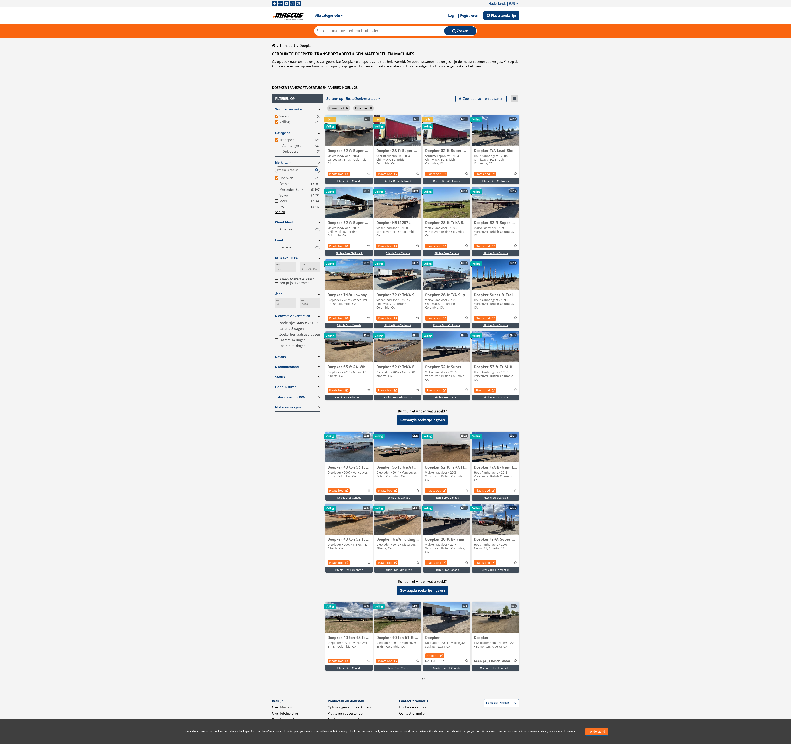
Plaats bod (336, 174)
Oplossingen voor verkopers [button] (350, 707)
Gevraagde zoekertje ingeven (422, 420)
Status (280, 377)
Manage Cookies (516, 731)
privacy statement (550, 731)
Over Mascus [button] (282, 707)
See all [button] (280, 212)
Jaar (278, 294)
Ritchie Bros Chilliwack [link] (397, 181)
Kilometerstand (287, 367)
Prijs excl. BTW (286, 258)
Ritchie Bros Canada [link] (349, 181)
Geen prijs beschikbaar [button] (492, 661)
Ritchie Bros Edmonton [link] (349, 397)
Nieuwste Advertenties (292, 316)
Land (279, 240)
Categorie (282, 133)
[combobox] (486, 703)
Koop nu (432, 656)
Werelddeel (284, 222)
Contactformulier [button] (412, 713)
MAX (303, 264)
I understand (597, 731)
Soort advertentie (288, 109)
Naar (303, 300)
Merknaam (283, 162)
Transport (287, 45)
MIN (278, 264)
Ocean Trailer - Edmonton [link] (495, 668)
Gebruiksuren (285, 387)
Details (280, 357)
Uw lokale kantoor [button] (413, 707)
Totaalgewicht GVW (290, 397)
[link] (349, 130)
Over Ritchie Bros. (286, 713)
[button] (297, 98)
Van (278, 300)
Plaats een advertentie (345, 713)
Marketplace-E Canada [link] (446, 668)
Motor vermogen (288, 407)
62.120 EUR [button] (434, 661)
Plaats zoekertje (503, 15)
